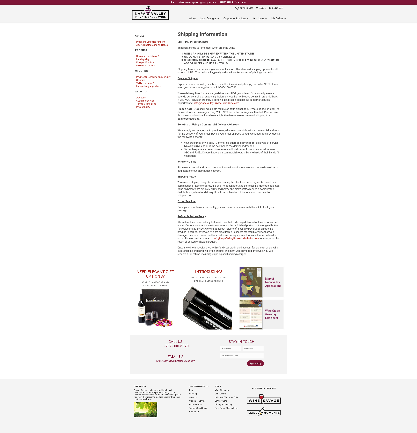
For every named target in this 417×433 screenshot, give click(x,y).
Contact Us (194, 412)
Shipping (140, 80)
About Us (193, 397)
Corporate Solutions (234, 18)
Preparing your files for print (150, 42)
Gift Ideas (258, 18)
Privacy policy (143, 107)
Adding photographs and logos (152, 45)
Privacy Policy (195, 404)
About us (141, 97)
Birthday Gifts (221, 401)
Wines (192, 18)
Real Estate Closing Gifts (226, 408)
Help (191, 390)
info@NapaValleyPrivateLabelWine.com (216, 103)
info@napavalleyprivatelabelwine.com (175, 361)
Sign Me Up (255, 363)
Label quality (142, 59)
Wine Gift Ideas (222, 390)
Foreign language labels (148, 86)
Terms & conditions (146, 104)
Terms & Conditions (198, 408)
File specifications (145, 62)
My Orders (277, 18)
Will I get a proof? (145, 83)
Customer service (145, 100)
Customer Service (197, 401)
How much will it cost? (147, 56)
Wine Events (220, 394)
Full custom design (145, 65)
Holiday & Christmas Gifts (226, 397)
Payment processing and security (153, 77)
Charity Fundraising (223, 404)
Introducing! (208, 271)
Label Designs (208, 18)
